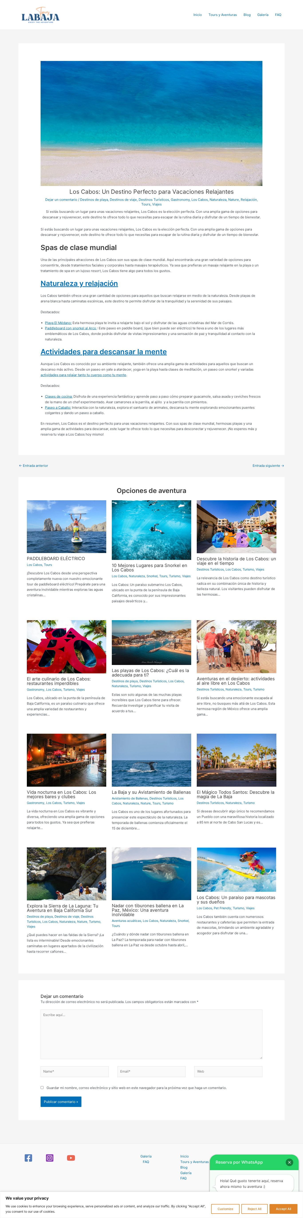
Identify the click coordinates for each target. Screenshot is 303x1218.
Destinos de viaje (123, 199)
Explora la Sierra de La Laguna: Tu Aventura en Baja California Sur (62, 908)
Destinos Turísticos (154, 199)
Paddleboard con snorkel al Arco (71, 328)
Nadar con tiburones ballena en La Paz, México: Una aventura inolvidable (148, 910)
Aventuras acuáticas (126, 921)
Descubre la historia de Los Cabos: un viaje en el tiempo (236, 561)
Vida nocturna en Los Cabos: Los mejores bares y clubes (61, 794)
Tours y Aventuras (223, 15)
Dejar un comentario (61, 199)
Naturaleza (218, 199)
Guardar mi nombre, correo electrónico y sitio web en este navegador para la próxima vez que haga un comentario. (137, 1088)
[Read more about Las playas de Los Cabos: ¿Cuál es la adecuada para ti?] (151, 642)
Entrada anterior (33, 465)
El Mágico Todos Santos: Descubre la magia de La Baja (235, 794)
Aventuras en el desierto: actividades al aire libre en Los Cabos (236, 681)
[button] (289, 1162)
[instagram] (50, 1158)
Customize (225, 1209)
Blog (247, 15)
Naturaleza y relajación (79, 283)
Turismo (174, 576)
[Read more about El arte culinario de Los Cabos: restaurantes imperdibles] (66, 646)
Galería (262, 15)
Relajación (249, 199)
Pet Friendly (222, 908)
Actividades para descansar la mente (104, 351)
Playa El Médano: (58, 323)
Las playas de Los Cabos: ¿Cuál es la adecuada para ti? (150, 673)
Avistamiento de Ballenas (130, 798)
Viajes (157, 204)
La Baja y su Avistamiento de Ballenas (151, 792)
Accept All (283, 1209)
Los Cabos (199, 199)
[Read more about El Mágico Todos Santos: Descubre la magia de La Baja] (236, 760)
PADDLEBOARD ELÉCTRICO (56, 558)
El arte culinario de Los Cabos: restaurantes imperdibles (59, 681)
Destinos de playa (94, 199)
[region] (151, 1205)
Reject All (254, 1209)
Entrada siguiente (268, 465)
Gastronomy (180, 199)
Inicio (197, 15)
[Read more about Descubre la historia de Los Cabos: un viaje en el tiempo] (236, 526)
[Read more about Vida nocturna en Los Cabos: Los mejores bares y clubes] (66, 760)
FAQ (278, 15)
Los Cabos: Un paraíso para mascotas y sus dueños (236, 900)
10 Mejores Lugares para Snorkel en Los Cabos (149, 568)
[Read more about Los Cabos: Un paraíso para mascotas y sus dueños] (236, 869)
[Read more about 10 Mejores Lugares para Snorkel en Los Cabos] (151, 530)
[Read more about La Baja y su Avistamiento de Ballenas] (151, 760)
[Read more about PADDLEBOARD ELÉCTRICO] (66, 526)
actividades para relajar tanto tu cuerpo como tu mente (83, 375)
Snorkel (152, 576)
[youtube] (71, 1158)
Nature (233, 199)
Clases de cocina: (59, 396)
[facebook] (29, 1158)
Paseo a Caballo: (58, 407)
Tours (145, 204)
